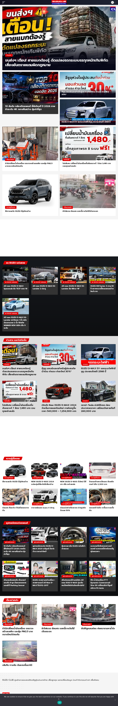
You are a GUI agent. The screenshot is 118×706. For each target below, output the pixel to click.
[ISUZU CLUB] (59, 2)
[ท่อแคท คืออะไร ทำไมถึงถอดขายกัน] (15, 497)
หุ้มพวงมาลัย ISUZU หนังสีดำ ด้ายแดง (73, 547)
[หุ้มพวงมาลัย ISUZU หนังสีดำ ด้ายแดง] (73, 535)
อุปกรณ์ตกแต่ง (9, 542)
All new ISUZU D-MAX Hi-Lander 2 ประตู (44, 287)
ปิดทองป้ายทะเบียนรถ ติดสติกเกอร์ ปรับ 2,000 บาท (101, 483)
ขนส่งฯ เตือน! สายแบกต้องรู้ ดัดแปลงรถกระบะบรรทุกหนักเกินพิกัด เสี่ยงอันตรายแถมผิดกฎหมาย (56, 62)
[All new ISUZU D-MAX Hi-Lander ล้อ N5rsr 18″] (73, 275)
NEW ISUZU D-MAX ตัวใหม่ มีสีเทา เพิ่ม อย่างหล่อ (73, 483)
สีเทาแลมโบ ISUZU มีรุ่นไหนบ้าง (18, 211)
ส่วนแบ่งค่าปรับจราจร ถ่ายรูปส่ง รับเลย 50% (73, 509)
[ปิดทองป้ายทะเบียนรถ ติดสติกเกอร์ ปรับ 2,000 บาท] (102, 471)
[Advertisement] (59, 238)
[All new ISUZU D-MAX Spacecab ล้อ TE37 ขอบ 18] (15, 275)
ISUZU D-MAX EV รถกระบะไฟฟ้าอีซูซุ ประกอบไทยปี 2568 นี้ (86, 122)
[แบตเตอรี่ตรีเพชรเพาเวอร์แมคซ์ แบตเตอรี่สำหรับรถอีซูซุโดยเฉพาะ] (102, 535)
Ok (60, 702)
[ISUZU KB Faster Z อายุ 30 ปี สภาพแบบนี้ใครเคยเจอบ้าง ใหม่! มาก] (102, 275)
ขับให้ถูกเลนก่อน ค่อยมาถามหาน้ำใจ (98, 628)
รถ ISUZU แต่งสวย (11, 282)
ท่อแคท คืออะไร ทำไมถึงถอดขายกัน (15, 509)
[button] (4, 2)
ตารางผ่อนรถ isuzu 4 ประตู (42, 507)
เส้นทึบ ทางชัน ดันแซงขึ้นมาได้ (17, 665)
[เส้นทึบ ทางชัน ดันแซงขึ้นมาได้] (19, 651)
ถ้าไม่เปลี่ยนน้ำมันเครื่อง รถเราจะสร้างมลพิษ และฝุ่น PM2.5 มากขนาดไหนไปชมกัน (28, 164)
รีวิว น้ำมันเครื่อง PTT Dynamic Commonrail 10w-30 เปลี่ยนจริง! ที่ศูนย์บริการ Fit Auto (101, 584)
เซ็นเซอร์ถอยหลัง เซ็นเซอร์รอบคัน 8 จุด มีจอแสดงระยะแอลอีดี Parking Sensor (15, 583)
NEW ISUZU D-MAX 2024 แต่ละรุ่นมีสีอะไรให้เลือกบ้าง (42, 483)
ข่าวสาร (9, 55)
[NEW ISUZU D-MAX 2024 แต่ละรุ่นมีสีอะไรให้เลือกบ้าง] (44, 471)
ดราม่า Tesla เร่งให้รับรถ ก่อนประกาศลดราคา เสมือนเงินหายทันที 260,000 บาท (98, 408)
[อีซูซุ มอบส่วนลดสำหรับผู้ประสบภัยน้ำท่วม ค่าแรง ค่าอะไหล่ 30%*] (88, 85)
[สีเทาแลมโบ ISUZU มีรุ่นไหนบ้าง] (30, 191)
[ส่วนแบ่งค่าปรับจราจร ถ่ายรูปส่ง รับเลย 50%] (73, 497)
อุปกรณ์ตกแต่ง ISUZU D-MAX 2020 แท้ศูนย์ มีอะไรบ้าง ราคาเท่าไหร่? (43, 549)
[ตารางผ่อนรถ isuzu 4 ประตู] (44, 497)
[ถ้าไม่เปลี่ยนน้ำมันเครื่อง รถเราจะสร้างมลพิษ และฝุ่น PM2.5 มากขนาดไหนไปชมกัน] (30, 143)
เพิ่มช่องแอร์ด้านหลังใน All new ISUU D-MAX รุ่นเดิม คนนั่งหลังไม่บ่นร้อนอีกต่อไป (73, 583)
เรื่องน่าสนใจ (10, 159)
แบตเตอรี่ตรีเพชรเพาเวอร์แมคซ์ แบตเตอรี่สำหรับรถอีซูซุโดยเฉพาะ (102, 549)
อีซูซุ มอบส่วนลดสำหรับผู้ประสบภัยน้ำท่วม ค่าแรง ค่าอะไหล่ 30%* (85, 93)
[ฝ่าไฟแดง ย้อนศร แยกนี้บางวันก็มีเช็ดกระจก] (88, 191)
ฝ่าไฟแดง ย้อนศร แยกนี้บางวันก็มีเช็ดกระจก (80, 211)
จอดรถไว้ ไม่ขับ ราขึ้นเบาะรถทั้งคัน (101, 509)
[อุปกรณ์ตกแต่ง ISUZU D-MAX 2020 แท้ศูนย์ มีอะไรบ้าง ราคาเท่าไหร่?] (44, 535)
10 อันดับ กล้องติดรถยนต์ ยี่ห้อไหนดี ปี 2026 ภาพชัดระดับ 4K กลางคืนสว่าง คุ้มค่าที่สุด (30, 107)
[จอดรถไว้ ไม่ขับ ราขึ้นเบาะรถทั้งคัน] (102, 497)
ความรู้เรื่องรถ (10, 207)
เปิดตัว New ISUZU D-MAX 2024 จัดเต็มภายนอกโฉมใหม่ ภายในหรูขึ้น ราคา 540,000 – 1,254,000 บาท (59, 408)
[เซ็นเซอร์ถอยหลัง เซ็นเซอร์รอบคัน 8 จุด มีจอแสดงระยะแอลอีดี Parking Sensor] (15, 569)
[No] (115, 700)
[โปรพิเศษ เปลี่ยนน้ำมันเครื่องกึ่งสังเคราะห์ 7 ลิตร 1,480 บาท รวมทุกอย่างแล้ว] (88, 143)
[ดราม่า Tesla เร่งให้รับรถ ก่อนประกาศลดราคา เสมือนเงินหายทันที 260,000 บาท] (98, 391)
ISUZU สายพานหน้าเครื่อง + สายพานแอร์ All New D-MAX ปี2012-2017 (44, 583)
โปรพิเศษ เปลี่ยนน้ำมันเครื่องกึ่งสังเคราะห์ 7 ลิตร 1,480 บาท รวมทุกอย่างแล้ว (87, 164)
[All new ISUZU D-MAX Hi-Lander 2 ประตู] (44, 275)
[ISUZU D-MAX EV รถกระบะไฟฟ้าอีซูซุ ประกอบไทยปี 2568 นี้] (88, 112)
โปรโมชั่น (66, 159)
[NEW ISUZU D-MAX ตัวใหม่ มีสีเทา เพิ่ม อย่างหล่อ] (73, 471)
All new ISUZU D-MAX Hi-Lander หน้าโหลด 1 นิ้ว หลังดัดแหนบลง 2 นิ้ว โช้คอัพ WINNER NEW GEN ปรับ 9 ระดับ (15, 323)
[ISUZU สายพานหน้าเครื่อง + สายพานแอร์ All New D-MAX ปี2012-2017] (44, 569)
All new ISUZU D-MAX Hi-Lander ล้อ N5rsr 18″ (73, 287)
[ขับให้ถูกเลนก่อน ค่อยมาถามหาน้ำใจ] (98, 614)
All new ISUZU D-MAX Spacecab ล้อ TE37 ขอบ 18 (15, 287)
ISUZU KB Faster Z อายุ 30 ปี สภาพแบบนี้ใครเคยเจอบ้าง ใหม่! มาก (102, 289)
